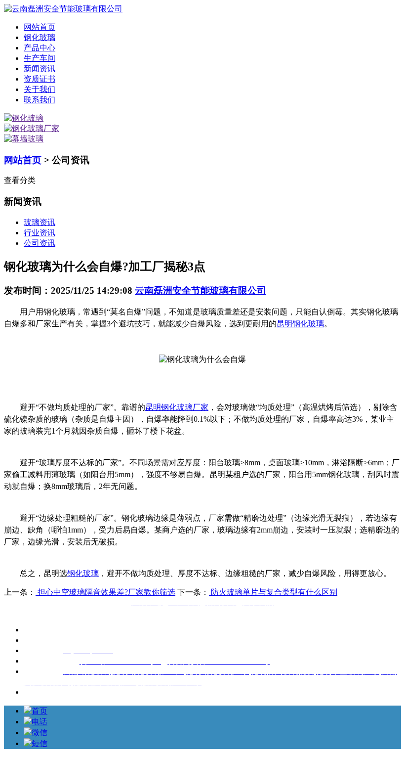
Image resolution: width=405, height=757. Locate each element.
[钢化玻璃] (23, 118)
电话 (39, 721)
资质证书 (39, 79)
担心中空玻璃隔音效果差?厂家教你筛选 (105, 592)
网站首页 (39, 27)
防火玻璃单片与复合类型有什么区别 (273, 592)
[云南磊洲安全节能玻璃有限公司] (63, 8)
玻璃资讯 (39, 222)
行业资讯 (39, 232)
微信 (39, 732)
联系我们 (39, 99)
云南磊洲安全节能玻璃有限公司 (200, 290)
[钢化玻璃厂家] (31, 128)
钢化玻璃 (39, 37)
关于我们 (39, 89)
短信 (39, 743)
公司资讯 (39, 243)
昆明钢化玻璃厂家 (176, 407)
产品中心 (39, 48)
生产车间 (39, 58)
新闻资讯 (39, 68)
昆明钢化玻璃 (300, 323)
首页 (39, 711)
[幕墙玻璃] (23, 138)
